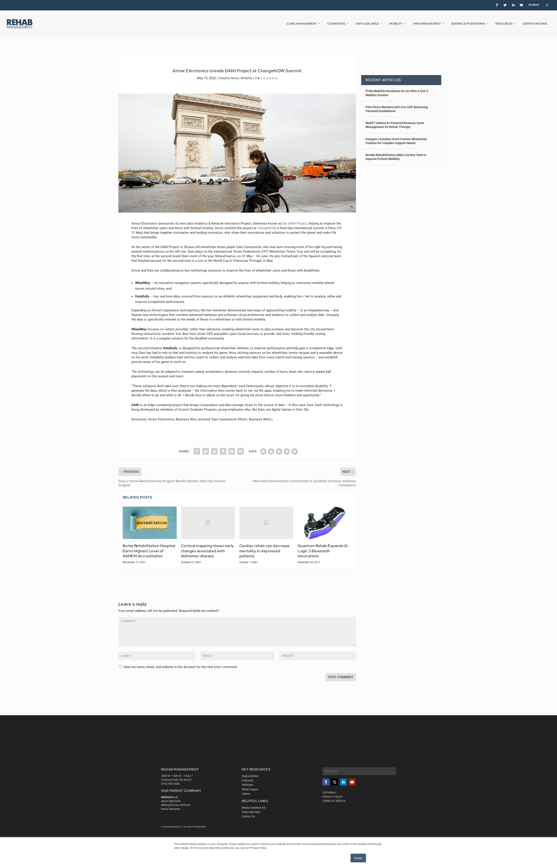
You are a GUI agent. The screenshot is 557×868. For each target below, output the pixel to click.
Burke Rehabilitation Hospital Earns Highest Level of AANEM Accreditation (149, 550)
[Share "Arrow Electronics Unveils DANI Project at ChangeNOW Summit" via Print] (240, 451)
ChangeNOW (266, 228)
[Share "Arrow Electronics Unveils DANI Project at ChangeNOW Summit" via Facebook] (197, 451)
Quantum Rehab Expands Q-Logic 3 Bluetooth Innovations (323, 550)
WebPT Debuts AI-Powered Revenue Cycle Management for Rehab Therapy (395, 125)
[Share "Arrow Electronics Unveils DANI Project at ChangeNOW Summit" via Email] (231, 451)
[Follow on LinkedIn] (343, 782)
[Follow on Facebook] (325, 782)
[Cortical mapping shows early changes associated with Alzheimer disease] (208, 523)
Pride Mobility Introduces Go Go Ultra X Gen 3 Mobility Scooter (397, 93)
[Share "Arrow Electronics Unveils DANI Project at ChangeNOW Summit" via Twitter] (205, 451)
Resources (504, 23)
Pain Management (427, 23)
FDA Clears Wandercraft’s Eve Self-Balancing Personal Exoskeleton (397, 109)
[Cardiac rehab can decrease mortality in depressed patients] (266, 523)
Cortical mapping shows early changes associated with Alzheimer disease (207, 550)
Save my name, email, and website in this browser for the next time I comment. (181, 667)
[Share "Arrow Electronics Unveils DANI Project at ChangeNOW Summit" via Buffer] (223, 451)
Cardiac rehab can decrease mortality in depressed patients (264, 550)
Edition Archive (535, 23)
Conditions (336, 23)
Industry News (228, 78)
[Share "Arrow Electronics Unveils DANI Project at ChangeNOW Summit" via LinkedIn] (214, 451)
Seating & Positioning (468, 23)
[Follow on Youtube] (352, 782)
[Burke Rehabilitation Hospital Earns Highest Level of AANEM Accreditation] (150, 523)
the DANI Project (295, 223)
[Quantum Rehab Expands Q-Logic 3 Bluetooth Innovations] (325, 523)
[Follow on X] (334, 782)
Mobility (396, 23)
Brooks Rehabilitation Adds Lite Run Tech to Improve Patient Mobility (396, 157)
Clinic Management (302, 23)
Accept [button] (358, 858)
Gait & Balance (367, 23)
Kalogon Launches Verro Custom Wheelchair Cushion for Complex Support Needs (396, 141)
